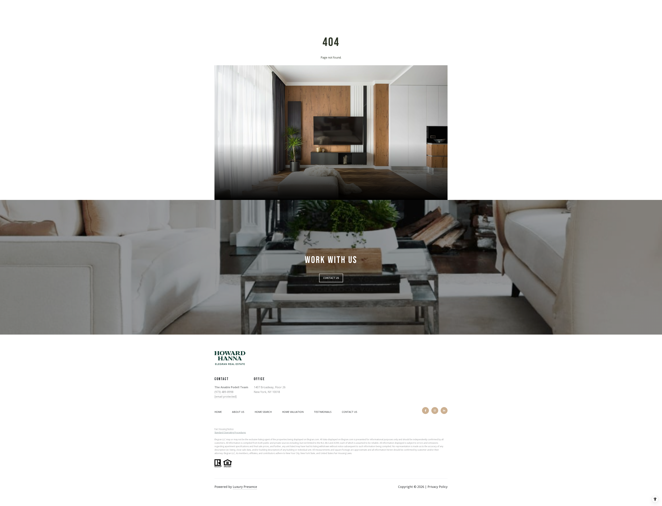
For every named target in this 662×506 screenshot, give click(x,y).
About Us (238, 411)
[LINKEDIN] (444, 410)
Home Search (263, 411)
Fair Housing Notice (224, 429)
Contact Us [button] (331, 277)
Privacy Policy (438, 487)
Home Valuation (293, 411)
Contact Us (349, 412)
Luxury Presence (245, 487)
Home (218, 411)
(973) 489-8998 (223, 392)
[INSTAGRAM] (434, 410)
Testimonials (323, 411)
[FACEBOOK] (425, 410)
